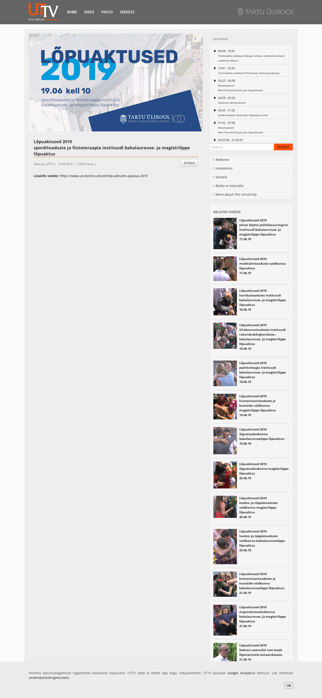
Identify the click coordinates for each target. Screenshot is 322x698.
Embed (189, 163)
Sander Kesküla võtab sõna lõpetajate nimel (243, 112)
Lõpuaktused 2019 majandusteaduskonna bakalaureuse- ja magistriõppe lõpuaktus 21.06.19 (262, 616)
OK (288, 685)
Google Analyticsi (241, 673)
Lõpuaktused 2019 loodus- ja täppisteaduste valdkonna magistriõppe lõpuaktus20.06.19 (258, 507)
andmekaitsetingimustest (49, 677)
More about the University (236, 194)
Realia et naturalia (229, 185)
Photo (107, 12)
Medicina (222, 159)
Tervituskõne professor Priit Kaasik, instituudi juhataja (249, 70)
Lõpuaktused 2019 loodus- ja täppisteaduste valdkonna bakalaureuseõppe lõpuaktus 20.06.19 (262, 540)
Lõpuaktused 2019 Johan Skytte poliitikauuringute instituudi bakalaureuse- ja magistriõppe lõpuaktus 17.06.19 (263, 229)
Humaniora (223, 168)
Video (89, 12)
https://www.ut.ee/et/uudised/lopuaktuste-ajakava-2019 (104, 176)
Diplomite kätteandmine (232, 100)
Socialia (221, 177)
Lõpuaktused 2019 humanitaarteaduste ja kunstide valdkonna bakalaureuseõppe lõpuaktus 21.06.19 (261, 583)
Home (72, 12)
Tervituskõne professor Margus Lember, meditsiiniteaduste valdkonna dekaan (251, 55)
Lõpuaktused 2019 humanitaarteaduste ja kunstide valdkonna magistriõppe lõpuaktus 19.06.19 (257, 405)
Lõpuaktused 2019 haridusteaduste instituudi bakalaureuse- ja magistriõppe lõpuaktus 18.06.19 (262, 300)
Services (127, 12)
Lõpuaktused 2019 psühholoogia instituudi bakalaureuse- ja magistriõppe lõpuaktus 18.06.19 (262, 372)
